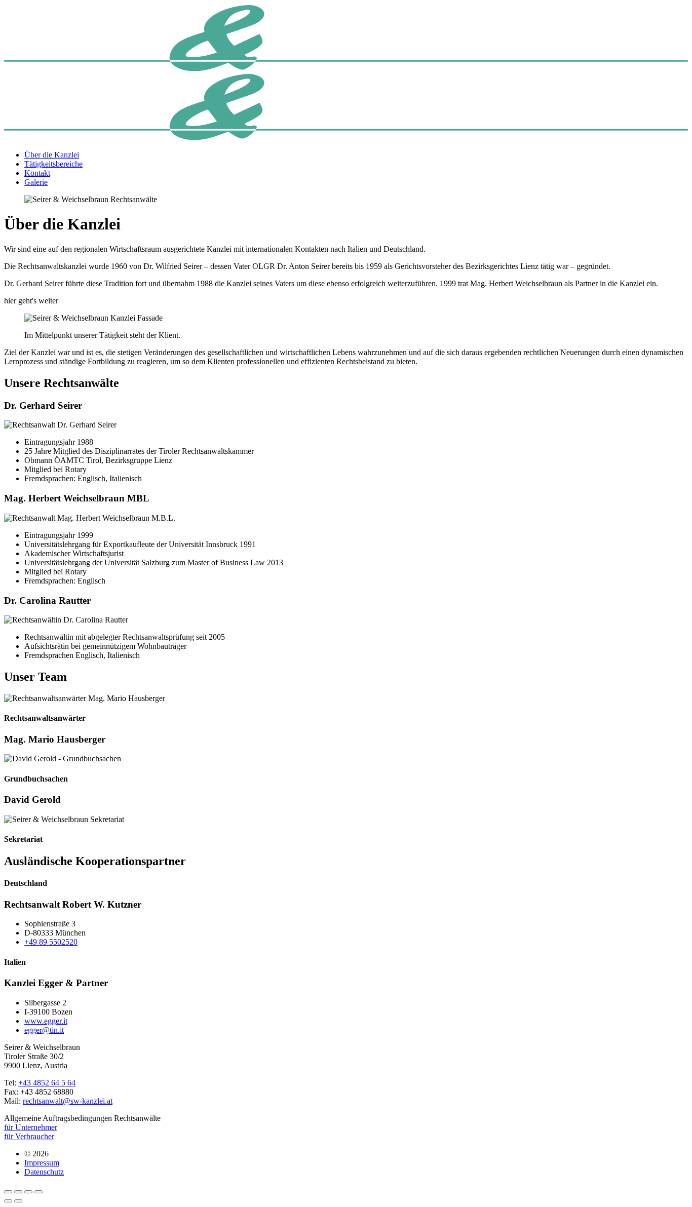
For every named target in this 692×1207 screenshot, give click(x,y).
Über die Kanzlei (51, 154)
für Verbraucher (29, 1136)
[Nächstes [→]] (18, 1200)
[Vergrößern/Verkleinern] (38, 1191)
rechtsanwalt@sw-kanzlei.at (67, 1101)
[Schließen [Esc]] (8, 1191)
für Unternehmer (30, 1127)
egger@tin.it (44, 1030)
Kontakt (37, 173)
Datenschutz (44, 1171)
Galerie (36, 182)
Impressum (41, 1162)
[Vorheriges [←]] (8, 1200)
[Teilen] (18, 1191)
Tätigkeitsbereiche (53, 164)
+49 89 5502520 (51, 942)
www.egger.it (45, 1021)
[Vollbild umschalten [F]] (28, 1191)
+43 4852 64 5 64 (46, 1082)
